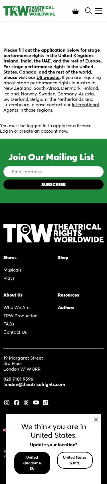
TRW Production (20, 315)
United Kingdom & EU (32, 462)
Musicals (12, 270)
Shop (63, 257)
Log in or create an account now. (34, 131)
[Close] (96, 419)
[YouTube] (36, 402)
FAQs (8, 324)
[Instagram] (6, 402)
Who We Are (16, 307)
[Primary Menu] (98, 11)
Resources (68, 295)
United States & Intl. (74, 460)
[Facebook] (16, 402)
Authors (66, 307)
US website (48, 77)
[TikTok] (45, 402)
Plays (9, 278)
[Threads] (26, 402)
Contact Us (15, 332)
